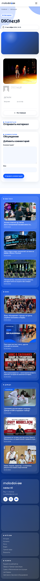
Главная (4, 9)
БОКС (7, 292)
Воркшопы (6, 552)
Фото (5, 544)
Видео (5, 547)
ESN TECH (9, 199)
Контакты (6, 541)
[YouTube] (16, 499)
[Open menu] (36, 3)
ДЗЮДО (8, 385)
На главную (21, 113)
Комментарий (8, 145)
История (6, 539)
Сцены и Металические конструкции (15, 569)
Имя (4, 166)
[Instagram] (11, 499)
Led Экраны (7, 572)
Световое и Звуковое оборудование (15, 575)
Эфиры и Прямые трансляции (12, 566)
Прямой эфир (7, 549)
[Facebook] (5, 499)
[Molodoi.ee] (12, 483)
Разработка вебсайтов (10, 564)
